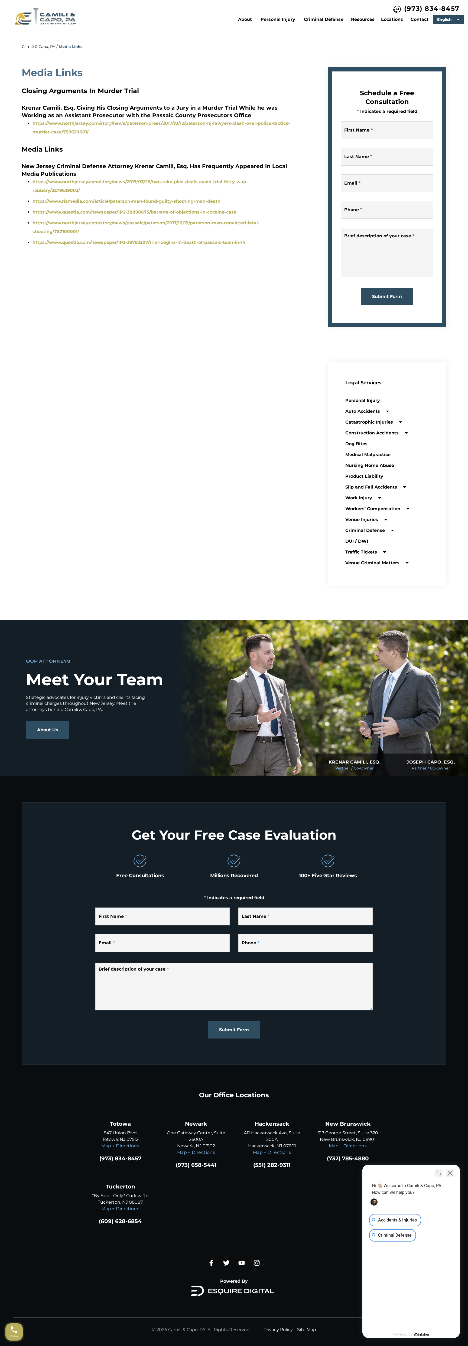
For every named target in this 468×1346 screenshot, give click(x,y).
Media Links (70, 46)
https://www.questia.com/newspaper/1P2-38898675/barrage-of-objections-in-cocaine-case (134, 212)
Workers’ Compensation (372, 508)
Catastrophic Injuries (369, 422)
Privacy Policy (278, 1329)
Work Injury (358, 497)
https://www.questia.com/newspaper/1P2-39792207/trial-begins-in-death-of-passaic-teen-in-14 (138, 242)
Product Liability (364, 476)
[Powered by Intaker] (422, 1334)
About (245, 19)
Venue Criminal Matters (372, 562)
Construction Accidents (372, 432)
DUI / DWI (356, 541)
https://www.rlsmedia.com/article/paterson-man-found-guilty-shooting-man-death (126, 201)
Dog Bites (356, 443)
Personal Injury (278, 19)
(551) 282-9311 (272, 1165)
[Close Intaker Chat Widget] (450, 1173)
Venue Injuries (361, 519)
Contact (419, 19)
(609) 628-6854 (120, 1221)
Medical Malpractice (368, 454)
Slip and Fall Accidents (371, 487)
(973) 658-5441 (196, 1165)
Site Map (306, 1329)
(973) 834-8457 (431, 8)
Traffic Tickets (361, 552)
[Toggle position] (438, 1173)
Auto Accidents (362, 411)
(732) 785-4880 (348, 1158)
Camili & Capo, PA (38, 46)
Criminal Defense (323, 19)
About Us (47, 729)
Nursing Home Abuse (369, 465)
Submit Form (387, 296)
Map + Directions (120, 1145)
